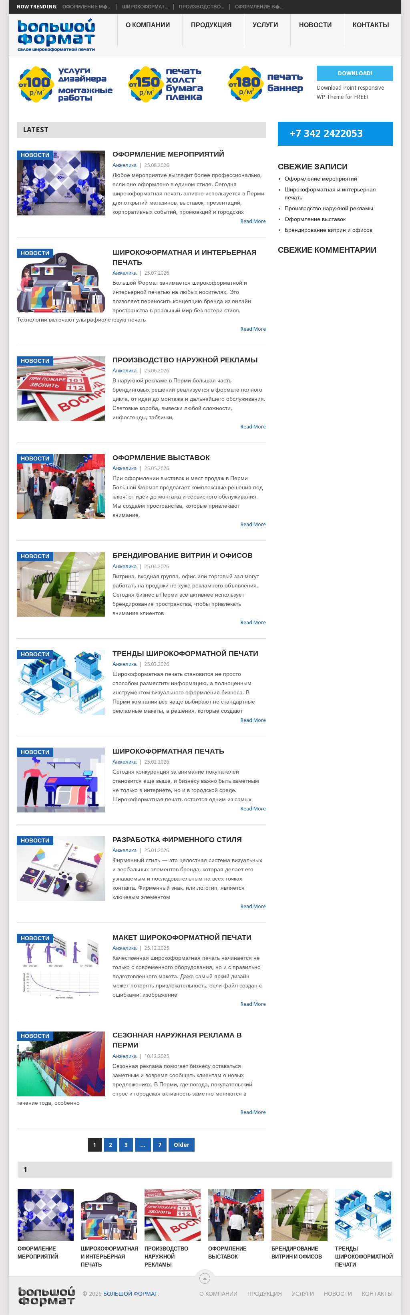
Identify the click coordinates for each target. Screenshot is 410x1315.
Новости (315, 25)
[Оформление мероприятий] (46, 1215)
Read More (253, 221)
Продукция (211, 25)
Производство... (201, 7)
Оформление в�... (259, 7)
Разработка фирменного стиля (177, 839)
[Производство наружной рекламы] (173, 1215)
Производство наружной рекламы (185, 360)
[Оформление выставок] (236, 1215)
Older (181, 1145)
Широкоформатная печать (168, 751)
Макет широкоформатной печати (182, 937)
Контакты (371, 25)
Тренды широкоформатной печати (185, 653)
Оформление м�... (86, 7)
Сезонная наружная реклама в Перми (177, 1040)
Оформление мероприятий (168, 154)
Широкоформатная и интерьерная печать (185, 257)
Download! (355, 73)
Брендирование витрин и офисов (183, 555)
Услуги (265, 25)
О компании (148, 25)
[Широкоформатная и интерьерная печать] (109, 1215)
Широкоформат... (145, 7)
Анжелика (125, 165)
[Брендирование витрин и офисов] (299, 1215)
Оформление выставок (161, 457)
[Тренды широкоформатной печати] (363, 1215)
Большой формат (130, 1294)
